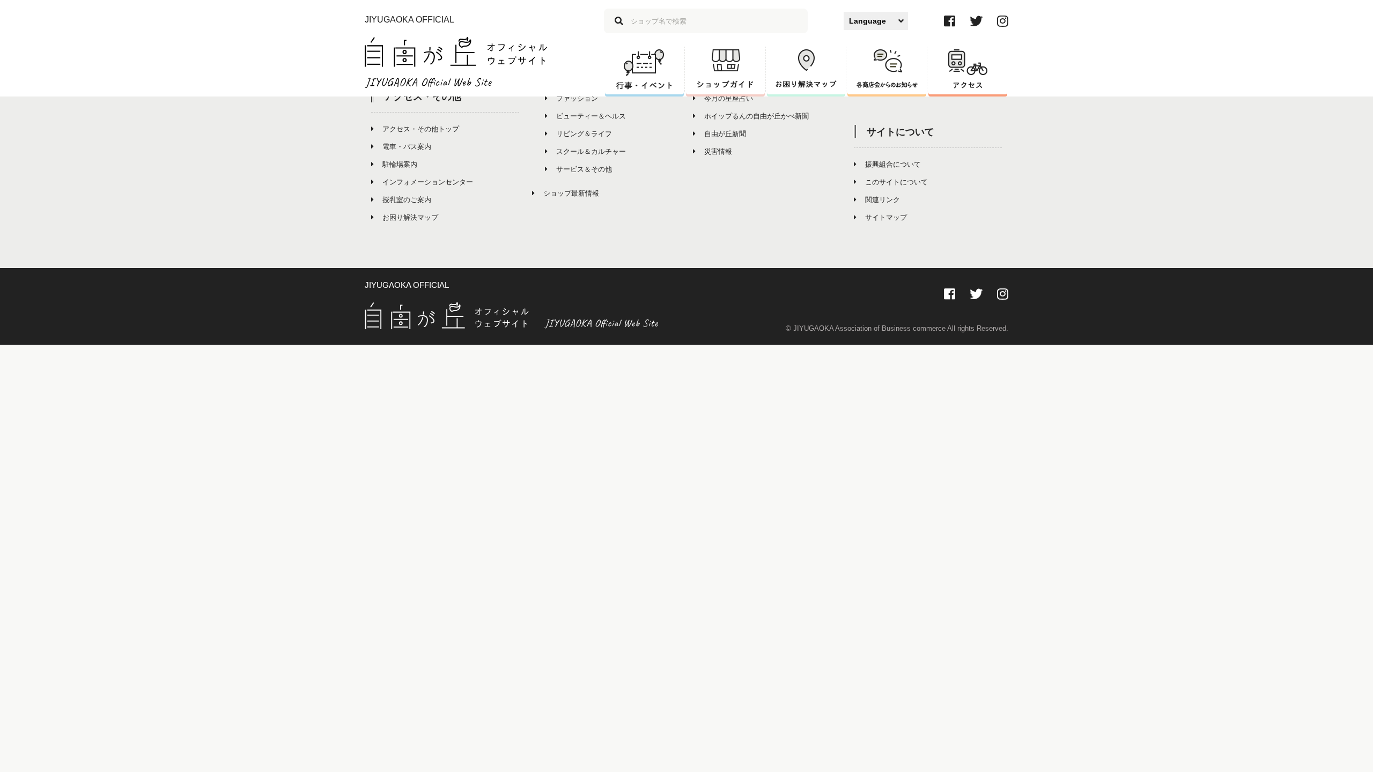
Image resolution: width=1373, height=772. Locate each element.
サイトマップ (886, 217)
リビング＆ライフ (584, 133)
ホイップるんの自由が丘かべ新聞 (756, 116)
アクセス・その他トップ (420, 128)
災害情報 (718, 151)
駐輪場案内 (399, 164)
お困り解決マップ (410, 217)
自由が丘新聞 (725, 133)
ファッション (577, 98)
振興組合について (893, 164)
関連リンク (882, 199)
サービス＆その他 (584, 169)
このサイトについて (896, 182)
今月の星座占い (728, 98)
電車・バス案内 (406, 146)
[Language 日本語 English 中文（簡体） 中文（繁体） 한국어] (876, 21)
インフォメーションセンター (427, 182)
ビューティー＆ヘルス (591, 116)
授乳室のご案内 (406, 199)
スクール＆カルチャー (591, 151)
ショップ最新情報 (571, 193)
